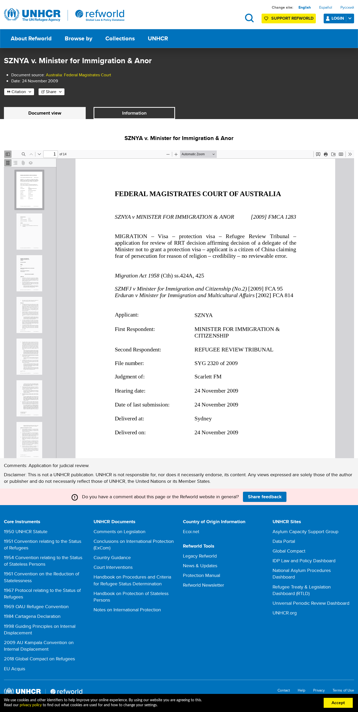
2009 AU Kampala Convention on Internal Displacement (39, 645)
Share (51, 92)
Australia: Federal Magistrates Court (78, 75)
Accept (338, 703)
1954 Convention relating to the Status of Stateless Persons (43, 560)
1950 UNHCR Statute (25, 531)
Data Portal (284, 541)
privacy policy (31, 705)
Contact (284, 690)
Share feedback (265, 496)
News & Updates (200, 565)
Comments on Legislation (119, 531)
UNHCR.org (285, 612)
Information (134, 113)
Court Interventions (113, 567)
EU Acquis (14, 668)
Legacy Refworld (200, 556)
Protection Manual (201, 575)
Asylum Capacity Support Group (305, 531)
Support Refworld (292, 18)
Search (249, 18)
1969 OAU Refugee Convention (36, 606)
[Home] (64, 15)
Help (301, 690)
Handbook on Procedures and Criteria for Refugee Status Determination (132, 580)
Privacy (319, 690)
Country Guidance (112, 557)
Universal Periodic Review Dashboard (311, 603)
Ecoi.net (191, 531)
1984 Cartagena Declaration (32, 616)
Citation (19, 92)
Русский (347, 7)
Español (325, 7)
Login (338, 18)
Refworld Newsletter (203, 585)
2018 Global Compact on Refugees (39, 658)
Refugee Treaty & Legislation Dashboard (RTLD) (302, 590)
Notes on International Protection (127, 609)
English (305, 7)
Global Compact (289, 551)
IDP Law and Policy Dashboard (304, 560)
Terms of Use (343, 690)
